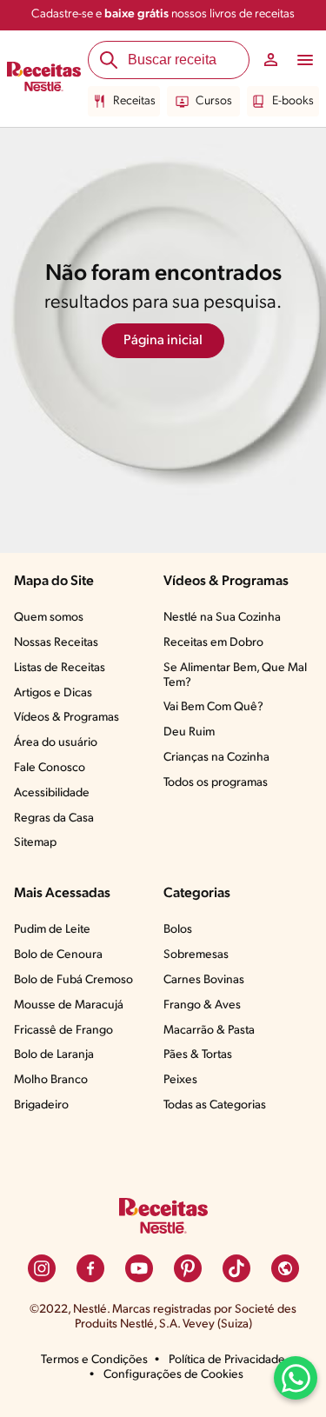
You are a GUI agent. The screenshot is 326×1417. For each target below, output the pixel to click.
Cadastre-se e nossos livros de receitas (163, 14)
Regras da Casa (54, 818)
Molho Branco (51, 1080)
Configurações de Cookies (173, 1374)
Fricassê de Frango (63, 1030)
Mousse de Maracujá (68, 1005)
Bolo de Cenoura (58, 954)
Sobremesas (196, 954)
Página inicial (163, 341)
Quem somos (48, 617)
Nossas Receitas (56, 642)
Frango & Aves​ (202, 1005)
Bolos (177, 929)
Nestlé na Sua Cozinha (222, 617)
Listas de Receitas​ (59, 668)
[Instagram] (41, 1268)
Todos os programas (215, 782)
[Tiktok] (236, 1268)
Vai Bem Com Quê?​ (213, 707)
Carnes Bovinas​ (203, 980)
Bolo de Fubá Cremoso (73, 980)
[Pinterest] (187, 1268)
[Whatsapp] (295, 1378)
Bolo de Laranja (54, 1054)
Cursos (214, 101)
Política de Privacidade (227, 1360)
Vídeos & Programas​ (66, 717)
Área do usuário (55, 742)
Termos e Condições (94, 1360)
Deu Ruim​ (189, 732)
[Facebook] (90, 1268)
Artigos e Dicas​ (53, 693)
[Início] (44, 79)
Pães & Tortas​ (197, 1054)
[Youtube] (139, 1268)
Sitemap (35, 842)
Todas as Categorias (214, 1105)
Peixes (180, 1080)
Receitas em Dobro (213, 642)
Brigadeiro (41, 1105)
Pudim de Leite (52, 929)
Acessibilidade (52, 793)
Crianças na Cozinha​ (216, 757)
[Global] (285, 1268)
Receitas (134, 101)
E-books (293, 101)
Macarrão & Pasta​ (209, 1030)
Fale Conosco (49, 768)
